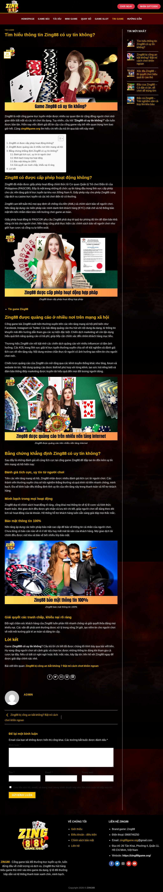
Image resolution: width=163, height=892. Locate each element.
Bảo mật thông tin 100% (25, 161)
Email (49, 772)
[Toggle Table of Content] (59, 138)
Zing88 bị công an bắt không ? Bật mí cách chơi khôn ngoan (62, 666)
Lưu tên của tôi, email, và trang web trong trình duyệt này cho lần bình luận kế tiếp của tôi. (63, 787)
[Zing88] (16, 6)
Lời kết (12, 168)
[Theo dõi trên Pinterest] (128, 863)
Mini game (71, 19)
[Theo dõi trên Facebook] (111, 863)
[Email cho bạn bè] (61, 677)
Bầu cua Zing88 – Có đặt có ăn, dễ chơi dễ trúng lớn (147, 87)
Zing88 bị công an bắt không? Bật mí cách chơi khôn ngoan (147, 59)
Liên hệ (75, 845)
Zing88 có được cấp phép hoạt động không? (31, 143)
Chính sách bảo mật (82, 840)
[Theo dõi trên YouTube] (134, 863)
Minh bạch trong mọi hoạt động (28, 158)
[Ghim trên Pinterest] (67, 677)
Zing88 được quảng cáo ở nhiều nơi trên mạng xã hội (36, 147)
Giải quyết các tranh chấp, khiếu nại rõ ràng (34, 165)
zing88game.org (30, 128)
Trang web (87, 772)
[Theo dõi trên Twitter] (117, 863)
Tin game (118, 19)
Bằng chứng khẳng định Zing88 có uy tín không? (33, 151)
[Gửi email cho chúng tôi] (123, 863)
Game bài (43, 19)
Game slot (102, 19)
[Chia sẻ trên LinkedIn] (72, 677)
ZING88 (5, 862)
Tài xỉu (57, 19)
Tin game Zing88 (18, 309)
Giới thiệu (76, 829)
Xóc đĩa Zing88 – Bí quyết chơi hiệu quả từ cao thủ (147, 74)
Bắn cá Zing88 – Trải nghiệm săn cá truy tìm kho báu (147, 101)
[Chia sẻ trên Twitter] (55, 677)
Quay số (86, 19)
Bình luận (15, 745)
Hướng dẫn (134, 19)
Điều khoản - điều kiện (84, 834)
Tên (11, 772)
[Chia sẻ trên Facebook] (49, 677)
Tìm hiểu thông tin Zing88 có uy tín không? (147, 44)
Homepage (27, 19)
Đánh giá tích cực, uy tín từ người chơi (32, 154)
